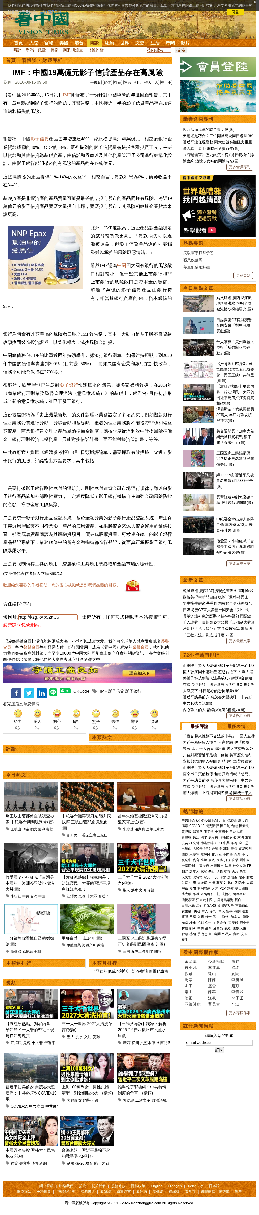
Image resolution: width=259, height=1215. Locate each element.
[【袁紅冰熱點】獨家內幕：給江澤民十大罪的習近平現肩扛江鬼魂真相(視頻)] (87, 846)
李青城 (237, 992)
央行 (211, 871)
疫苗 (185, 843)
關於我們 (99, 1186)
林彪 (185, 928)
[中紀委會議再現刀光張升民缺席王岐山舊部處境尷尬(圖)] (87, 785)
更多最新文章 (239, 641)
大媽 (249, 883)
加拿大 (194, 871)
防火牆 (186, 894)
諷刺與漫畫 (73, 50)
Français (175, 1186)
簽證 (185, 917)
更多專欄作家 (239, 1013)
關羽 (157, 951)
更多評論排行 (239, 799)
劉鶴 (185, 854)
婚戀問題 (90, 1100)
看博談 (29, 60)
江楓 (212, 998)
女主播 (187, 911)
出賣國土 (221, 832)
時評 (17, 50)
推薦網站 (24, 1191)
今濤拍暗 (216, 961)
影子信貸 (40, 138)
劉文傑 (35, 829)
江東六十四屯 (206, 900)
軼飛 (189, 973)
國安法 (244, 826)
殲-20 (79, 1163)
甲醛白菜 (74, 945)
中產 (192, 883)
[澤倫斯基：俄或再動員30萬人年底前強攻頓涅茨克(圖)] (198, 409)
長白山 (240, 900)
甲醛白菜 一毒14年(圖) (82, 938)
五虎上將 (138, 951)
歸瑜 (235, 967)
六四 (240, 837)
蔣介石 (221, 923)
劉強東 (240, 883)
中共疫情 (52, 1106)
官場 (48, 42)
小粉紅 (16, 896)
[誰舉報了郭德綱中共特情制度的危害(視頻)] (143, 1056)
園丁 (189, 986)
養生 (185, 939)
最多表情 (236, 726)
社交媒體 (239, 866)
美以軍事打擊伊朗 (198, 253)
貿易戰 (186, 832)
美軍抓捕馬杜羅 (196, 267)
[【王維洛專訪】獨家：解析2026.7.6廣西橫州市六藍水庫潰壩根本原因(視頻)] (143, 992)
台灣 (33, 896)
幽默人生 (239, 928)
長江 (196, 837)
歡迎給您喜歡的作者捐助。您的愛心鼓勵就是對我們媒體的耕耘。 (61, 585)
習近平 (103, 896)
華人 (205, 911)
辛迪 (235, 1004)
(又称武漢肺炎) (207, 820)
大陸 (33, 42)
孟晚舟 (198, 848)
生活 (155, 42)
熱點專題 (193, 243)
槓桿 (227, 871)
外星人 (227, 934)
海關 (237, 911)
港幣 (223, 877)
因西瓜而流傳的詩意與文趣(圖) (209, 129)
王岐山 (16, 829)
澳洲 (246, 917)
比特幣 (198, 877)
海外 (225, 917)
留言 (127, 82)
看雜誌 (105, 1191)
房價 (185, 888)
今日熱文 (16, 774)
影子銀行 (68, 385)
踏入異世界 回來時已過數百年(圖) (211, 148)
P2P (223, 888)
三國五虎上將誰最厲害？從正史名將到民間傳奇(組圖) (235, 459)
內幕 (237, 854)
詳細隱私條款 (51, 12)
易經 (228, 928)
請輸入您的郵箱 (219, 1035)
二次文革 (142, 1100)
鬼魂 (81, 896)
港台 (79, 42)
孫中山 (210, 923)
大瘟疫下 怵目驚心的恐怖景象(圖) (211, 691)
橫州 (135, 1043)
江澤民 (72, 896)
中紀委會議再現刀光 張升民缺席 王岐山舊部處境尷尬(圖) (86, 822)
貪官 (196, 860)
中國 (121, 265)
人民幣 (186, 877)
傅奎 (25, 829)
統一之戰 (101, 1163)
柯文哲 (194, 843)
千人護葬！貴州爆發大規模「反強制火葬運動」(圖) (235, 347)
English (156, 1186)
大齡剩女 (74, 1100)
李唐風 (237, 980)
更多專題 (243, 275)
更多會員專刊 (239, 167)
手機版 (95, 82)
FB (249, 866)
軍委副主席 (87, 835)
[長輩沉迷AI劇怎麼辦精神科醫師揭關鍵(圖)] (198, 497)
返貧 (14, 1163)
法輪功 (226, 894)
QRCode (81, 691)
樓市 (242, 877)
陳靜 (212, 980)
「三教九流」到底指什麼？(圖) (209, 635)
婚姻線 (16, 951)
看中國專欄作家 (201, 952)
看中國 (245, 860)
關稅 (207, 848)
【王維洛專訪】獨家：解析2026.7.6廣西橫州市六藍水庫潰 (142, 1030)
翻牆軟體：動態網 (215, 1191)
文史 (139, 42)
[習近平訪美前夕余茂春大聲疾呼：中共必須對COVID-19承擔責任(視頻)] (31, 1056)
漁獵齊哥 (89, 945)
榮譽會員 (31, 647)
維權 (196, 894)
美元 (235, 871)
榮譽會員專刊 (198, 119)
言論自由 (241, 905)
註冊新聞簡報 (198, 1025)
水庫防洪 (163, 1043)
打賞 (117, 82)
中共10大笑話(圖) (197, 703)
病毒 (185, 826)
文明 (142, 890)
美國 (64, 42)
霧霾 (230, 888)
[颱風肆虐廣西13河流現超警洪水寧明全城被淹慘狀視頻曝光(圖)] (198, 298)
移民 (212, 911)
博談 (94, 42)
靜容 (212, 992)
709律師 (206, 894)
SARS (211, 905)
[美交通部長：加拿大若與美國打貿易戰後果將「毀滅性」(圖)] (198, 431)
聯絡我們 (66, 1186)
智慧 (185, 934)
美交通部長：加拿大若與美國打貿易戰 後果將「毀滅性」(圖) (235, 437)
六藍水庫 (147, 1043)
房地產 (232, 877)
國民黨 (225, 826)
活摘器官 (188, 900)
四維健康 (193, 1004)
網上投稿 (46, 1186)
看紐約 (141, 1191)
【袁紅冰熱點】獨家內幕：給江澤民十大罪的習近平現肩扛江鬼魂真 (86, 883)
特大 (148, 82)
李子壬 (237, 998)
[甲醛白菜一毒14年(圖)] (87, 907)
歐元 (207, 877)
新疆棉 (186, 837)
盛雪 (212, 986)
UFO (218, 843)
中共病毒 (36, 1106)
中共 (25, 896)
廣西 (127, 1043)
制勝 (70, 1163)
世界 (124, 42)
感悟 (192, 934)
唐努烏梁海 (225, 900)
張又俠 (209, 832)
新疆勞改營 (226, 905)
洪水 (134, 890)
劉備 (149, 951)
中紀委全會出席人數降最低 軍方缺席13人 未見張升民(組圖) (235, 524)
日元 (215, 877)
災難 (150, 890)
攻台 (89, 1163)
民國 (185, 923)
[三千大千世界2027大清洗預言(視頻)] (143, 846)
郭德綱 (128, 1100)
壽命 (236, 934)
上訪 (217, 894)
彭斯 (226, 848)
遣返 (245, 911)
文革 (244, 934)
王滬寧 (194, 854)
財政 (249, 877)
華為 (234, 843)
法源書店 (88, 1191)
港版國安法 (228, 837)
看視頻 (190, 1191)
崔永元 (217, 854)
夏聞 (235, 973)
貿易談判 (246, 848)
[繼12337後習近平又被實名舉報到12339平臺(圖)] (198, 475)
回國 (192, 917)
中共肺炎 (188, 820)
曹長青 (214, 1004)
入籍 (200, 917)
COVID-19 (19, 1106)
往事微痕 (202, 866)
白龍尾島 (188, 905)
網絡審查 (239, 894)
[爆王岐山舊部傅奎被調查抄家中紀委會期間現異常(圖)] (31, 785)
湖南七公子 (51, 829)
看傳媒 (158, 1191)
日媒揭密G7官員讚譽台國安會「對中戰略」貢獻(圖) (235, 325)
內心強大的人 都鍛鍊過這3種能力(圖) (214, 710)
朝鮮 (185, 871)
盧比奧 (243, 820)
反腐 (219, 860)
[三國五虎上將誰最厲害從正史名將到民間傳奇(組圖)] (143, 907)
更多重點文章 (239, 564)
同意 (235, 12)
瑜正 (189, 998)
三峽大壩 (236, 832)
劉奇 (192, 928)
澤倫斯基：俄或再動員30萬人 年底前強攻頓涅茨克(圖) (235, 415)
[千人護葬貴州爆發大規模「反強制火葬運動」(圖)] (198, 341)
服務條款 (118, 1186)
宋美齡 (233, 923)
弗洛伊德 (207, 843)
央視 (197, 911)
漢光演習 (212, 826)
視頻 (11, 982)
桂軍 (192, 923)
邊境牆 (217, 848)
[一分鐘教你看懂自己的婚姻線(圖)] (31, 907)
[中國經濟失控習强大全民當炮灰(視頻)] (31, 1119)
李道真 (214, 967)
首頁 (18, 42)
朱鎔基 (128, 829)
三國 (126, 951)
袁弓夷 (213, 837)
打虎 (227, 860)
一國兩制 (188, 866)
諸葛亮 (218, 928)
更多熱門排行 (239, 716)
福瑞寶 (174, 1191)
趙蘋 (235, 986)
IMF (67, 95)
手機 (200, 934)
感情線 (27, 951)
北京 (230, 883)
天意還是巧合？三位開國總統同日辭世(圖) (218, 136)
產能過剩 (39, 1163)
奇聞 (170, 42)
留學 (229, 911)
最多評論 (199, 726)
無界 (238, 1191)
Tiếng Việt (195, 1186)
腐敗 (211, 860)
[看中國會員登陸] (218, 67)
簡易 (235, 961)
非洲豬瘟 (203, 888)
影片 (185, 42)
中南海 (228, 854)
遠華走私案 (155, 829)
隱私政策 (138, 1186)
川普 (222, 820)
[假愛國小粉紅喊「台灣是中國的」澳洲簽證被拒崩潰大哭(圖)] (31, 846)
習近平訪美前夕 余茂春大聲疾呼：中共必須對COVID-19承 (31, 1093)
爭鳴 (30, 50)
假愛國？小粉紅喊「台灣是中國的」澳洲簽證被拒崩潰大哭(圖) (30, 883)
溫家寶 (140, 829)
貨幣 (243, 871)
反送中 (186, 860)
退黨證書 (124, 1191)
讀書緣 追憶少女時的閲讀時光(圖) (211, 161)
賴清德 (232, 820)
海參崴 (202, 883)
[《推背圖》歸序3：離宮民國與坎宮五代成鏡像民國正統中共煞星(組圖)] (198, 363)
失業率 (25, 1163)
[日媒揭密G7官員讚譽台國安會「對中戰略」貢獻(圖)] (198, 320)
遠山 (212, 973)
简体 (107, 82)
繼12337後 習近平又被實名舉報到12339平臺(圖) (235, 481)
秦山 (189, 992)
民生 (217, 917)
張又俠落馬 (192, 260)
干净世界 (44, 1191)
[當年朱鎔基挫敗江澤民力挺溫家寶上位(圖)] (143, 785)
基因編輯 (241, 888)
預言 (209, 934)
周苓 (189, 980)
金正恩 (244, 843)
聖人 (126, 890)
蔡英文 (221, 883)
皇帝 (208, 928)
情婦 (204, 860)
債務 (219, 871)
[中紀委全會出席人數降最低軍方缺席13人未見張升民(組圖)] (198, 519)
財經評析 (96, 50)
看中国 (44, 22)
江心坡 (201, 905)
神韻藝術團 (66, 1191)
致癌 (100, 945)
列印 (137, 82)
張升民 (72, 835)
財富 (185, 883)
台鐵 (234, 826)
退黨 (248, 837)
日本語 (214, 1186)
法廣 (228, 866)
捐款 (82, 1186)
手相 (37, 951)
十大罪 (92, 896)
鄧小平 (244, 923)
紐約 (109, 42)
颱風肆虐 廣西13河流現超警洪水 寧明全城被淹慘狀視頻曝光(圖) (234, 303)
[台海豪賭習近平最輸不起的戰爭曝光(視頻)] (87, 1119)
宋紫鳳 (191, 961)
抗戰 (200, 923)
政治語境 (159, 1100)
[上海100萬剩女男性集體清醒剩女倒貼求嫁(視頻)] (87, 1056)
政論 (42, 50)
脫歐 (204, 871)
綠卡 (208, 917)
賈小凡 (191, 967)
